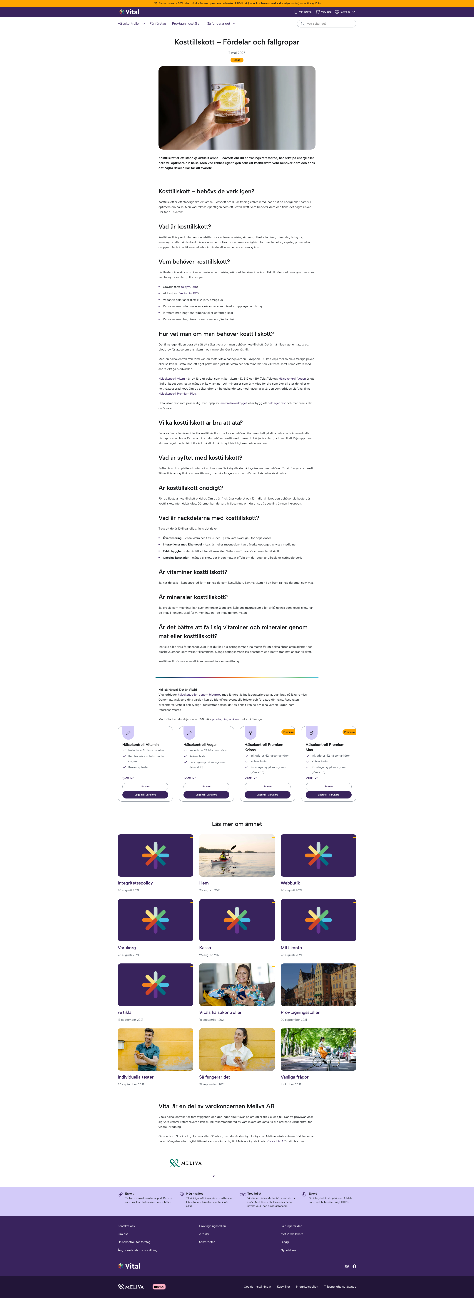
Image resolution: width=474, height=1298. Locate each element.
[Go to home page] (129, 1265)
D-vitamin (185, 293)
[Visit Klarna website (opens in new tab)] (159, 1286)
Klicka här (273, 1141)
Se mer (145, 786)
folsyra (185, 287)
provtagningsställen (225, 719)
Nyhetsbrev (288, 1250)
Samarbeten (207, 1242)
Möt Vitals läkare (292, 1234)
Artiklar (204, 1234)
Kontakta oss (126, 1226)
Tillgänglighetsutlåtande (340, 1286)
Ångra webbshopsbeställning (138, 1250)
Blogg (237, 60)
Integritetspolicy (307, 1286)
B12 (195, 293)
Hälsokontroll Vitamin (172, 378)
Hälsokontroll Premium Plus (177, 393)
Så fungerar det (291, 1226)
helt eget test (277, 403)
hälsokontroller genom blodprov (199, 694)
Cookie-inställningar (257, 1286)
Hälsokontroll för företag (134, 1242)
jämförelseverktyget (233, 403)
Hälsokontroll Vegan (292, 378)
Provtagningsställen (212, 1226)
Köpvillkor (283, 1286)
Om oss (123, 1234)
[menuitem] (132, 23)
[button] (145, 794)
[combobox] (326, 23)
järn (194, 287)
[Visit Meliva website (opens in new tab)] (131, 1286)
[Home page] (129, 12)
